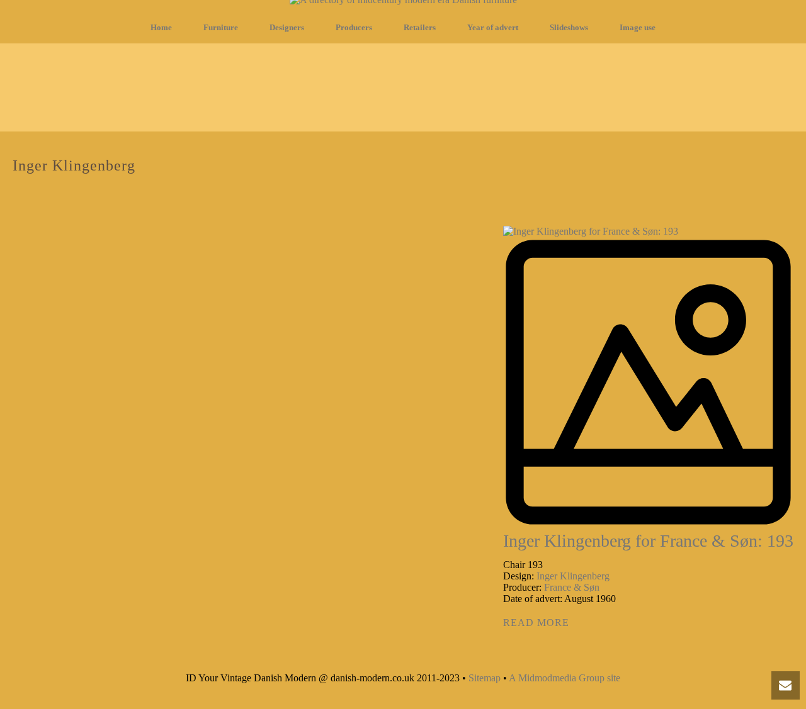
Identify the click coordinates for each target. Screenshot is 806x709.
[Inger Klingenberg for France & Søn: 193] (648, 377)
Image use (638, 27)
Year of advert (492, 27)
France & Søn (571, 587)
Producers (354, 27)
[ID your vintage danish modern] (403, 5)
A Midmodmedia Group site (564, 678)
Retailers (420, 27)
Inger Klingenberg (573, 576)
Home (161, 27)
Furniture (220, 27)
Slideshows (569, 27)
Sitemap (484, 678)
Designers (287, 27)
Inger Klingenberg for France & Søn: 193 (648, 540)
